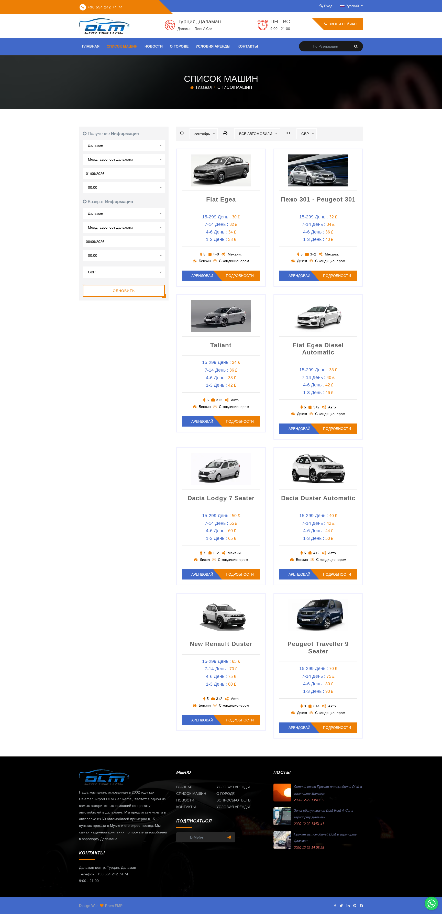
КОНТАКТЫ (186, 807)
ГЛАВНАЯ (184, 787)
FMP (119, 906)
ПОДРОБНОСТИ (240, 276)
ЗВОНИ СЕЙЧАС (342, 24)
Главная (204, 87)
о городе (179, 46)
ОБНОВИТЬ (124, 291)
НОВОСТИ (185, 800)
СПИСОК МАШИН (191, 794)
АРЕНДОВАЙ (202, 276)
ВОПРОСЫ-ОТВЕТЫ (233, 800)
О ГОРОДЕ (225, 794)
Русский (353, 6)
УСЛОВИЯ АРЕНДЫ (233, 787)
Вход (328, 6)
